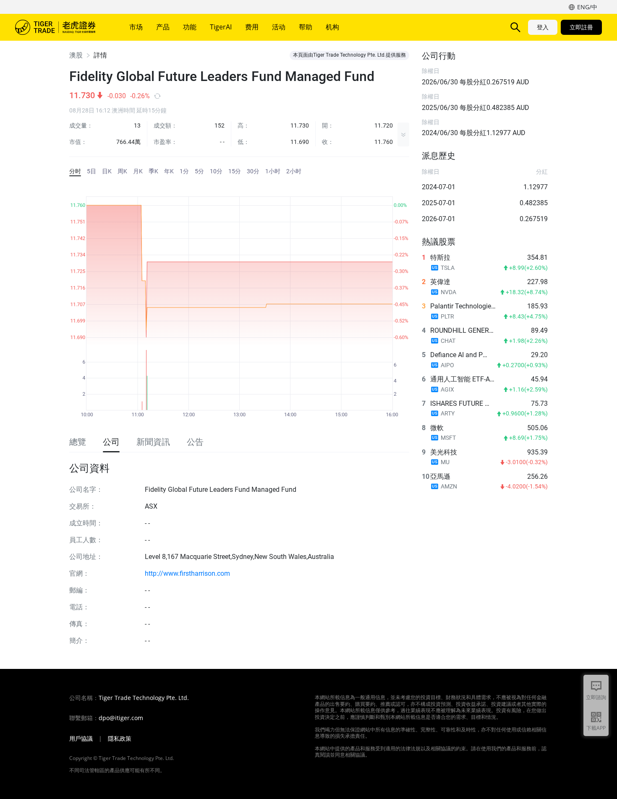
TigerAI (221, 26)
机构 (332, 26)
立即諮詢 (596, 697)
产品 (163, 26)
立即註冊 (581, 27)
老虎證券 (61, 27)
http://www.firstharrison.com (187, 573)
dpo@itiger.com (121, 718)
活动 (278, 26)
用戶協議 (81, 738)
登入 (543, 27)
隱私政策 (119, 738)
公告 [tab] (195, 442)
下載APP (596, 727)
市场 (136, 26)
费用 (252, 26)
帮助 (305, 26)
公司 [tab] (111, 442)
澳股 (76, 55)
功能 (189, 26)
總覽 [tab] (77, 442)
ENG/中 (587, 7)
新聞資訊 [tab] (153, 442)
